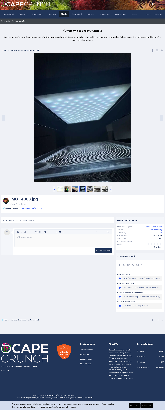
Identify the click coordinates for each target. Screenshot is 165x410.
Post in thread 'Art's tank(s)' (31, 208)
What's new (37, 14)
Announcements (86, 350)
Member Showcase (153, 227)
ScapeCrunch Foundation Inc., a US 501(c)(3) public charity (120, 356)
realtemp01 (159, 367)
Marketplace (120, 14)
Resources (105, 14)
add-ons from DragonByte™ (47, 398)
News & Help (85, 354)
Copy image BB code (125, 283)
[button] (27, 14)
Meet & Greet (85, 364)
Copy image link (123, 274)
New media (5, 21)
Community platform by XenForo (55, 395)
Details (90, 398)
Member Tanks (86, 359)
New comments (18, 21)
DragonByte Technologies (77, 398)
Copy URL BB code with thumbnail (130, 292)
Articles (90, 14)
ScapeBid (76, 14)
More (135, 14)
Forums (22, 14)
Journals (52, 14)
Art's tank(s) (156, 229)
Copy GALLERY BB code (126, 302)
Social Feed (9, 14)
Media (64, 14)
